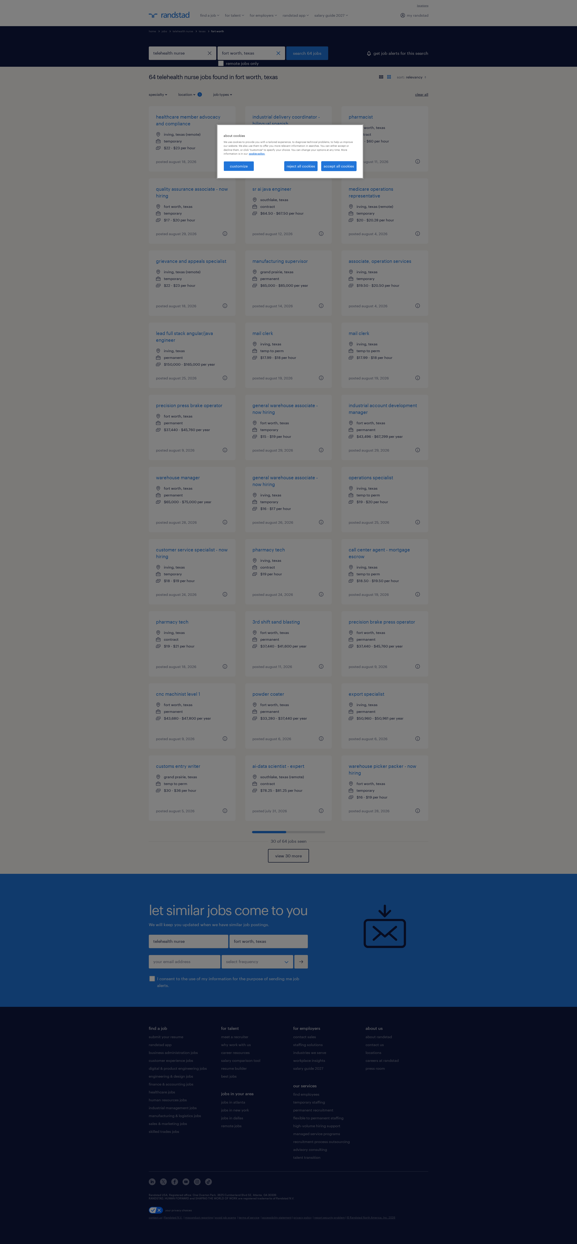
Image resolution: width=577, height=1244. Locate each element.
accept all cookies (339, 166)
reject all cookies (301, 166)
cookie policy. (257, 153)
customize (239, 166)
